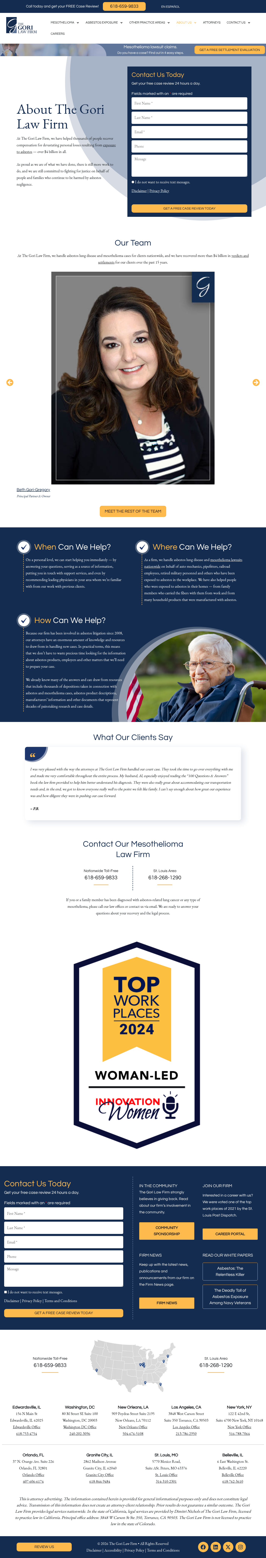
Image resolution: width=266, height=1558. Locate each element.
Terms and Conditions (60, 1300)
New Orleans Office (133, 1427)
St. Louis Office (166, 1474)
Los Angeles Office (186, 1427)
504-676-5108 (133, 1433)
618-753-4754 (26, 1433)
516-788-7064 (239, 1433)
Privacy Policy (159, 190)
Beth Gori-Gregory (33, 490)
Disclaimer (139, 190)
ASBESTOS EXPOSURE (102, 22)
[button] (10, 382)
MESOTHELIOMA (62, 22)
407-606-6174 (33, 1481)
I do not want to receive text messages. (162, 182)
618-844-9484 (99, 1481)
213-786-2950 (186, 1433)
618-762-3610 (232, 1481)
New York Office (239, 1427)
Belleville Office (233, 1474)
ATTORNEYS (211, 22)
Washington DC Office (79, 1427)
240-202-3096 (79, 1433)
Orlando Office (33, 1474)
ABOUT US (184, 22)
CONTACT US (236, 22)
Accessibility (113, 1550)
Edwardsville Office (26, 1427)
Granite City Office (100, 1474)
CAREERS (58, 33)
